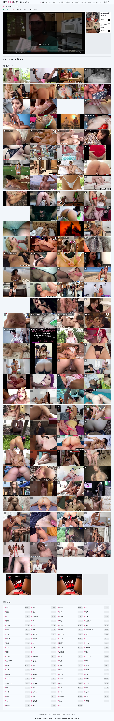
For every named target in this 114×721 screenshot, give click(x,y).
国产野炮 (83, 2)
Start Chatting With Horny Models (103, 26)
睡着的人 (48, 2)
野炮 (89, 2)
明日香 (54, 2)
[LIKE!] (4, 9)
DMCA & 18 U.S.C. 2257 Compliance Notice (67, 718)
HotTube (10, 2)
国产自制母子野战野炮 (64, 2)
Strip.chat (102, 19)
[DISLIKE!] (10, 9)
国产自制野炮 (75, 2)
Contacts (38, 718)
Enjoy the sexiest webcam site (104, 14)
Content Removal (48, 718)
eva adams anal (96, 2)
